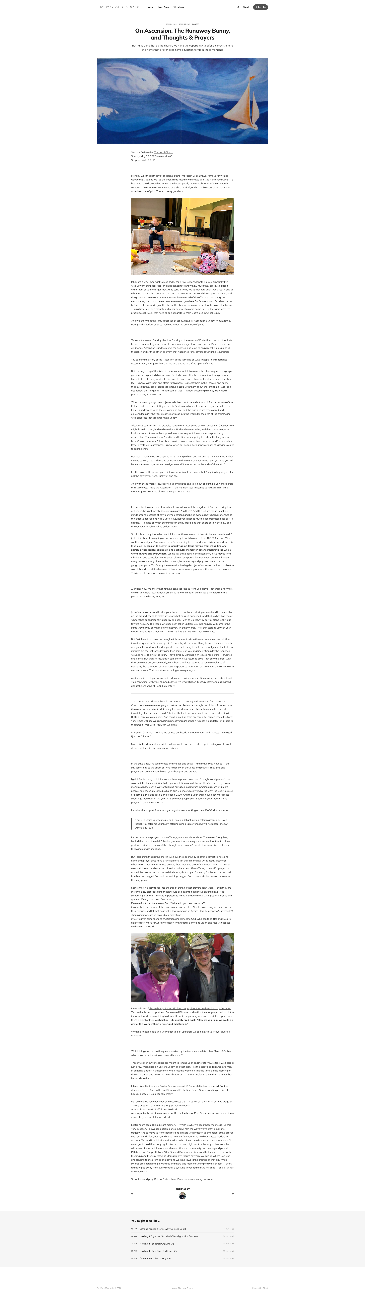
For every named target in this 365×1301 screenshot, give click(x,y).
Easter (195, 24)
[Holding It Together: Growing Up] (182, 1243)
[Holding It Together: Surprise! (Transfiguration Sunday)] (182, 1236)
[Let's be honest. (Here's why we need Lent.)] (182, 1229)
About (151, 7)
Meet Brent (164, 7)
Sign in (246, 7)
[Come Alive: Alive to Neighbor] (182, 1258)
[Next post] (232, 1193)
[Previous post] (133, 1193)
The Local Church (163, 152)
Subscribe (261, 7)
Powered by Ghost (260, 1288)
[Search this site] (238, 7)
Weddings (179, 7)
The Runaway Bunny (216, 179)
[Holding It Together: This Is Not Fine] (182, 1251)
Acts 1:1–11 (148, 159)
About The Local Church (182, 1288)
